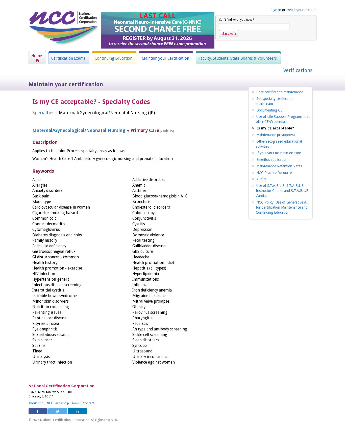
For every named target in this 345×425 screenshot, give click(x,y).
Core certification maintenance (279, 92)
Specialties (43, 112)
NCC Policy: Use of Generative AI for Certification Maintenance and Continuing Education (282, 207)
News (76, 403)
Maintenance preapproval (275, 135)
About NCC (36, 403)
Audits (261, 179)
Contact (88, 403)
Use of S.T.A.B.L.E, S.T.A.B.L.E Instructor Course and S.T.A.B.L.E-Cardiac (282, 191)
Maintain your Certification (165, 58)
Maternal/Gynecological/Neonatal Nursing (78, 130)
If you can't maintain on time (278, 153)
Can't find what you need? (236, 19)
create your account (301, 10)
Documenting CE (269, 110)
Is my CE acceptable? (275, 128)
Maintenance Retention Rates (279, 166)
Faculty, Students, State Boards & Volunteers (238, 58)
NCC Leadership (58, 403)
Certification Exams (68, 58)
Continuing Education (113, 58)
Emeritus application (271, 160)
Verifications (297, 70)
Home (36, 56)
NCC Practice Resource (274, 173)
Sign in (275, 10)
